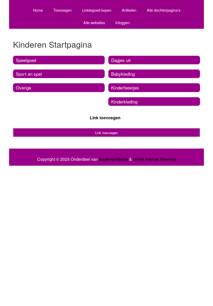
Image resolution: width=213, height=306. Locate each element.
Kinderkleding (124, 101)
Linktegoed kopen (96, 10)
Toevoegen (62, 10)
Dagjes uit (121, 60)
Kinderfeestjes (125, 87)
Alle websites (94, 22)
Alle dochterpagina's (163, 10)
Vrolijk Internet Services (154, 159)
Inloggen (122, 22)
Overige (23, 87)
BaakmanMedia (113, 159)
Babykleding (123, 74)
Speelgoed (26, 60)
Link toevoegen (105, 118)
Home (38, 10)
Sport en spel (29, 74)
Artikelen (129, 10)
